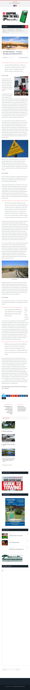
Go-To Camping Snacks (14, 3)
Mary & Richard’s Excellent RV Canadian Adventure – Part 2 (9, 460)
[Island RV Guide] (15, 16)
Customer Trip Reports (23, 57)
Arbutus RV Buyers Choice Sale (16, 535)
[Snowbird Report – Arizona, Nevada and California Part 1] (15, 43)
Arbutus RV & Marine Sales (19, 686)
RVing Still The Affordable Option (16, 549)
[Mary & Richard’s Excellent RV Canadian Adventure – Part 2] (8, 453)
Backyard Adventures (7, 431)
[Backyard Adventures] (8, 425)
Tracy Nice (5, 57)
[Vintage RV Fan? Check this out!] (8, 438)
